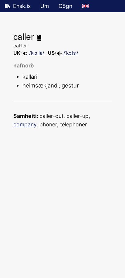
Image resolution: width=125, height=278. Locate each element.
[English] (85, 6)
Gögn (65, 6)
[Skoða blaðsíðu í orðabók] (39, 36)
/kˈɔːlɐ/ (37, 53)
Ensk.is (22, 6)
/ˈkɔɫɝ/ (70, 53)
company (24, 124)
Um (44, 6)
